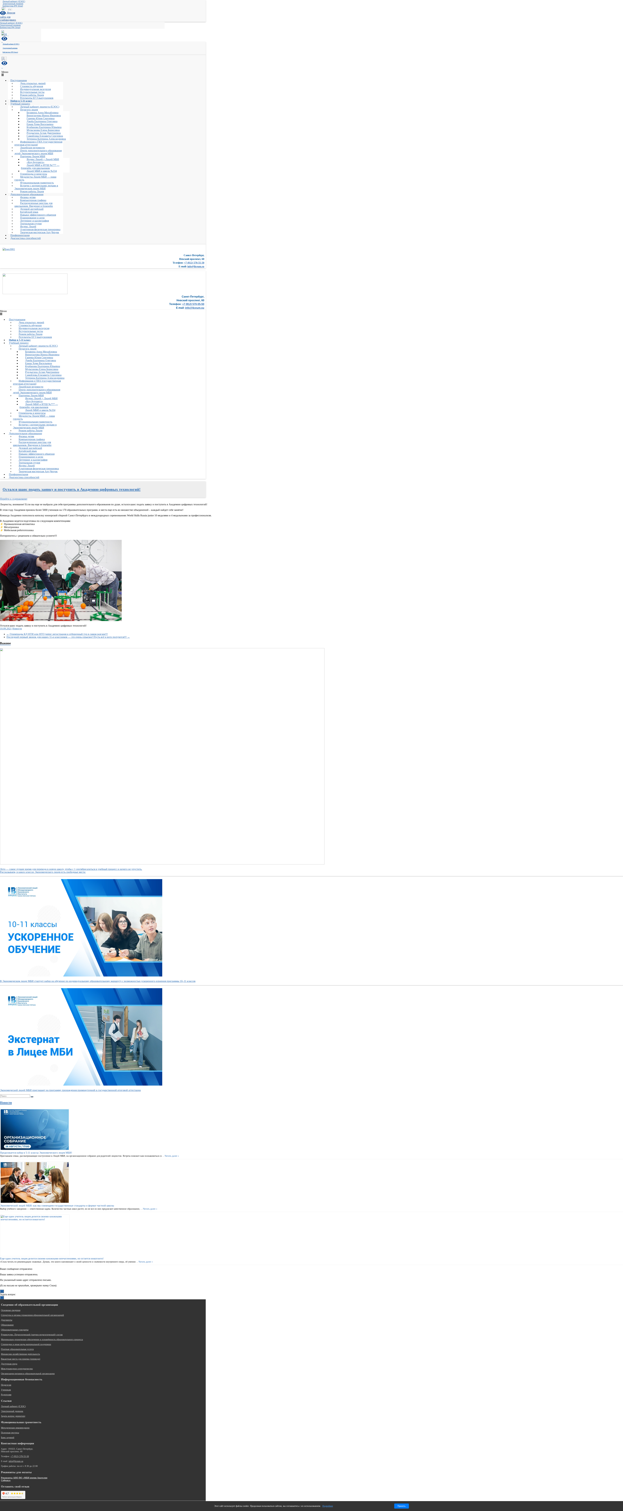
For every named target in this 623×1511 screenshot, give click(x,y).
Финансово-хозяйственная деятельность (20, 1354)
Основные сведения (10, 1310)
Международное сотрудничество (17, 1369)
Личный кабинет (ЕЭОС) (14, 1)
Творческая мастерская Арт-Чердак (39, 232)
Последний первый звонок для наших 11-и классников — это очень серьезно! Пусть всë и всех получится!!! (68, 637)
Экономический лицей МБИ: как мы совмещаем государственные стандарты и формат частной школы (57, 1205)
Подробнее (327, 1506)
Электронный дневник (13, 4)
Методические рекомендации (15, 1428)
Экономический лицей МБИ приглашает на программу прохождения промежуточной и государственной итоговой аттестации (70, 1090)
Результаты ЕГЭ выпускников (36, 98)
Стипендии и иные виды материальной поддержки (26, 1344)
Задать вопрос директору (13, 1416)
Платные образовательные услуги (17, 1349)
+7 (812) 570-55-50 (194, 262)
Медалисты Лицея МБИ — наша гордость (35, 178)
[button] (102, 73)
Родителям (6, 1394)
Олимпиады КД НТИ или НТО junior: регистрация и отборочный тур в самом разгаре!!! (57, 634)
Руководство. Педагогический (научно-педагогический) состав (32, 1334)
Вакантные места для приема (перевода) (20, 1359)
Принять (401, 1506)
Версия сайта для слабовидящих (8, 16)
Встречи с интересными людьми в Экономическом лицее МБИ (36, 187)
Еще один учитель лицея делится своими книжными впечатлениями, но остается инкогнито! (52, 1258)
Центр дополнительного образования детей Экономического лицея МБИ (38, 152)
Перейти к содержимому (13, 498)
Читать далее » (172, 1156)
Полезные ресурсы (10, 1432)
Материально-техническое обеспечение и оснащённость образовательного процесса (42, 1339)
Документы (6, 1320)
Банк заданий (7, 1437)
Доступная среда (9, 1364)
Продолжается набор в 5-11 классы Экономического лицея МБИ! (36, 1152)
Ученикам (6, 1390)
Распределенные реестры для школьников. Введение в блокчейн (33, 204)
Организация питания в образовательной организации (28, 1373)
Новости (17, 628)
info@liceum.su (195, 266)
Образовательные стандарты (14, 1330)
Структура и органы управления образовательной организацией (32, 1315)
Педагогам (6, 1385)
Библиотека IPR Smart (13, 6)
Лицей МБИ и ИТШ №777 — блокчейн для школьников (40, 166)
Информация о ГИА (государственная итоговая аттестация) (38, 143)
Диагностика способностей (25, 238)
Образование (7, 1325)
